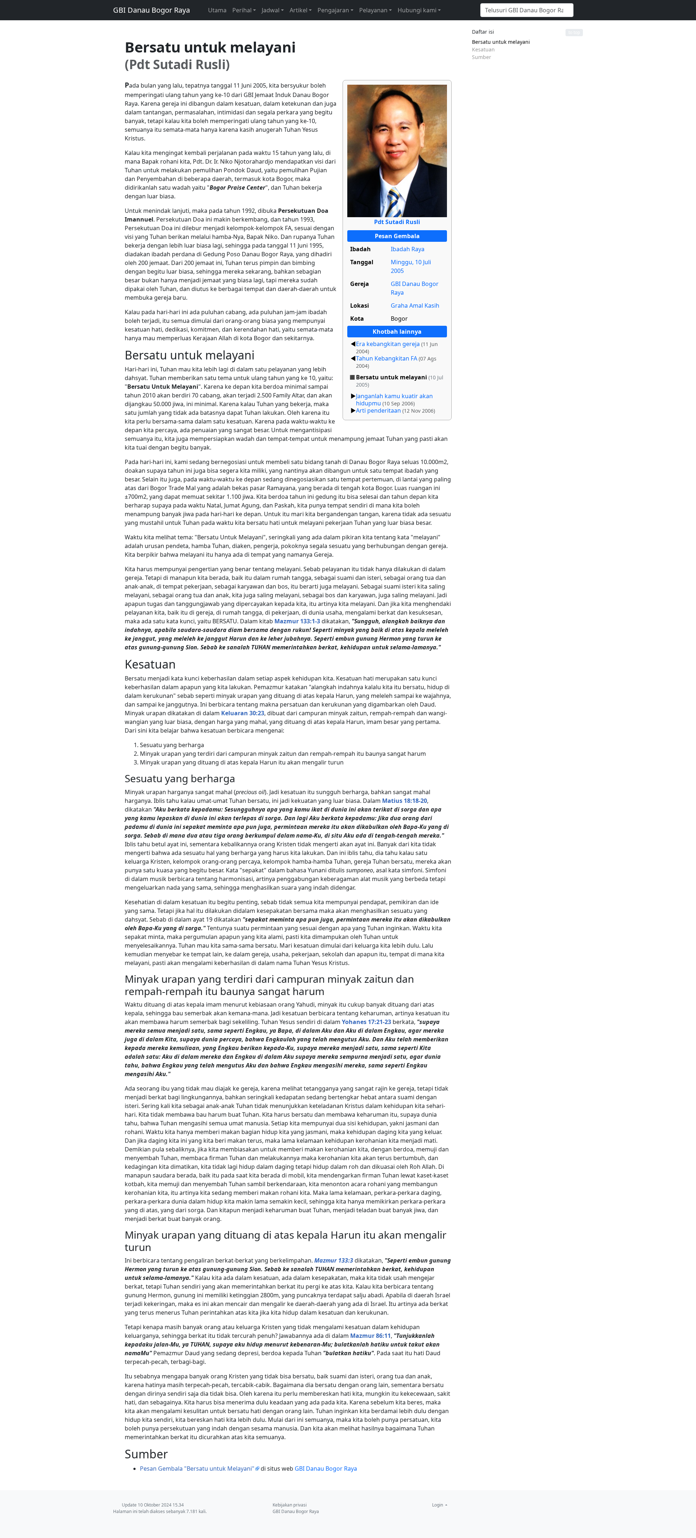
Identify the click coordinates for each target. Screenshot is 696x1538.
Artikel (298, 10)
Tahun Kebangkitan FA (386, 358)
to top (574, 32)
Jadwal (270, 10)
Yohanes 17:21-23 (366, 1022)
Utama (217, 10)
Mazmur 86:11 (370, 1336)
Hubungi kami (417, 10)
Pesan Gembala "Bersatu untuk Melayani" (197, 1468)
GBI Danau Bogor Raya (151, 10)
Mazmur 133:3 (333, 1260)
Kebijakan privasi (290, 1505)
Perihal (242, 10)
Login (438, 1505)
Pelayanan (373, 10)
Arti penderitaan (378, 410)
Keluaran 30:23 (242, 713)
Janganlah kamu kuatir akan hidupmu (394, 399)
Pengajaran (333, 10)
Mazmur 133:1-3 (297, 621)
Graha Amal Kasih (415, 305)
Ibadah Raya (407, 249)
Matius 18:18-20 (404, 801)
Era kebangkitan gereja (388, 344)
